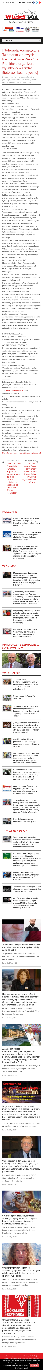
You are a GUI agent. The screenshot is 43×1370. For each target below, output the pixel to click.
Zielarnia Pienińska (24, 82)
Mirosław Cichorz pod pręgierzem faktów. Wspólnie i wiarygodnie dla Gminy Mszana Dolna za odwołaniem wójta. (27, 536)
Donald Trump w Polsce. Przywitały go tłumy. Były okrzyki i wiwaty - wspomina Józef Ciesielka (26, 876)
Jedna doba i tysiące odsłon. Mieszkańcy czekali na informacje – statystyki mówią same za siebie (21, 947)
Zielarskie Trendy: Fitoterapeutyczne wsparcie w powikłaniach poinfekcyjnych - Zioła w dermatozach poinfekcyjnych (25, 684)
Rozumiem (34, 1365)
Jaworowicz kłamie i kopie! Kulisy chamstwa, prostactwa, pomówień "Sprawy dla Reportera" (27, 889)
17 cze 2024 (13, 77)
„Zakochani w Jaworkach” (20, 80)
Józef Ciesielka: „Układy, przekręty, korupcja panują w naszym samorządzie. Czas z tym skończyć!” (26, 743)
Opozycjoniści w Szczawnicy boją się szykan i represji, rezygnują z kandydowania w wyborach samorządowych (25, 789)
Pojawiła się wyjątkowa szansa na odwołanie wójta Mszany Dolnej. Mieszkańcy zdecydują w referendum (26, 522)
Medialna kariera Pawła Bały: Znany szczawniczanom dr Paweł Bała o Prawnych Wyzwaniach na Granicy (29, 473)
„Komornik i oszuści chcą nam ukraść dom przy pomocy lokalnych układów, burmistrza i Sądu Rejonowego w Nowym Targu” (26, 711)
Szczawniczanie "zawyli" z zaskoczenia (24, 697)
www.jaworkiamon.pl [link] (14, 390)
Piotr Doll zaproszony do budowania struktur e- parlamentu (26, 820)
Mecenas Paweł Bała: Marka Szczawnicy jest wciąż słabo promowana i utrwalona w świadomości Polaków (25, 633)
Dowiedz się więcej (21, 1368)
